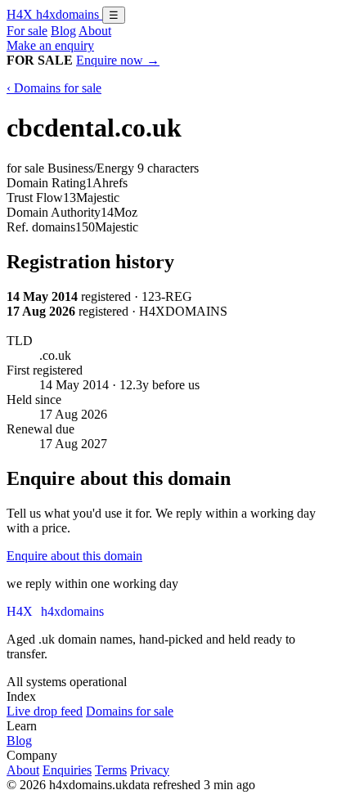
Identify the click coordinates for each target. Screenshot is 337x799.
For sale (27, 31)
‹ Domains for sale (54, 88)
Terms (111, 770)
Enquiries (67, 770)
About (95, 31)
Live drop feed (45, 711)
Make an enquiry (50, 45)
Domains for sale (129, 711)
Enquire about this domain (74, 556)
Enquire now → (118, 60)
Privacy (149, 770)
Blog (63, 31)
